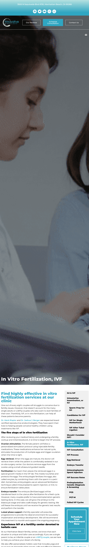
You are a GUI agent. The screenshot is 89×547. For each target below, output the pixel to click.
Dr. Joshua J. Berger (30, 420)
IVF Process (73, 455)
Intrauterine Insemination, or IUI (75, 400)
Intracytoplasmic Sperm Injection (75, 471)
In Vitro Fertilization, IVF (75, 443)
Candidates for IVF (76, 415)
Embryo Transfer (75, 465)
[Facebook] (35, 11)
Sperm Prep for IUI (76, 409)
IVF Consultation (75, 450)
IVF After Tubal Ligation (76, 429)
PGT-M (72, 497)
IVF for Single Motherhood (76, 421)
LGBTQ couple (42, 537)
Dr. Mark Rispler (9, 420)
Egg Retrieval (73, 460)
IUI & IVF (71, 393)
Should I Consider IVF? (75, 436)
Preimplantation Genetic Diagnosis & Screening (76, 484)
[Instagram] (49, 11)
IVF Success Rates (76, 477)
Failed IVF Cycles (75, 502)
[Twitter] (39, 11)
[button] (86, 35)
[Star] (54, 11)
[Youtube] (44, 11)
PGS (71, 492)
